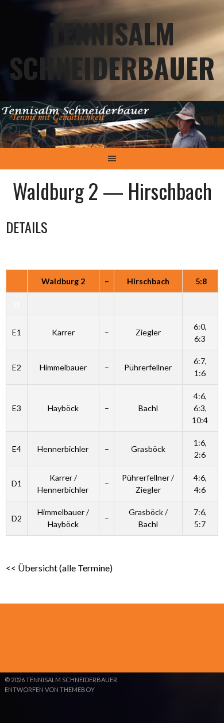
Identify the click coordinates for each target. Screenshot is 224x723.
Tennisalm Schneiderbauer (112, 50)
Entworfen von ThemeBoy (50, 689)
